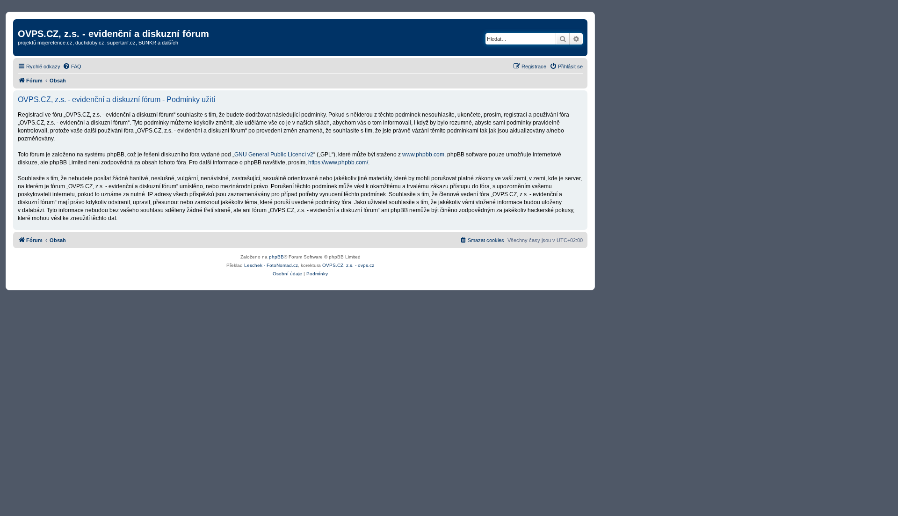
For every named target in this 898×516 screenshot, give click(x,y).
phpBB (276, 256)
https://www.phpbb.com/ (338, 162)
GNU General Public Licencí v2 (273, 154)
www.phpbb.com (423, 154)
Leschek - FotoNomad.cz (271, 265)
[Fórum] (23, 24)
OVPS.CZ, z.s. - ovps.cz (348, 265)
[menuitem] (72, 66)
